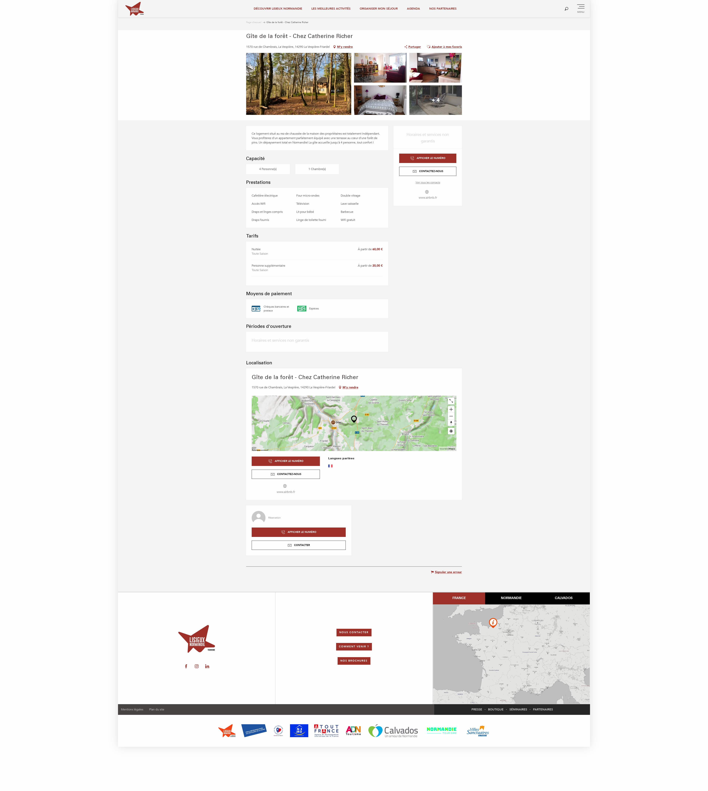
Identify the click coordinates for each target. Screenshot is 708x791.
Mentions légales (132, 709)
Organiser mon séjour (379, 9)
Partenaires (543, 709)
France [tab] (459, 598)
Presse (476, 709)
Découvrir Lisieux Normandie (278, 9)
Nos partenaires (443, 9)
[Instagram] (660, 447)
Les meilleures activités (330, 9)
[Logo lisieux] (196, 639)
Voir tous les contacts (428, 182)
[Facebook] (648, 447)
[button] (566, 9)
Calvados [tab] (564, 598)
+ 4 (436, 100)
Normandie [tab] (511, 598)
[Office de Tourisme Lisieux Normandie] (134, 9)
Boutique (496, 709)
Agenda (413, 9)
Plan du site (156, 709)
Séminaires (518, 709)
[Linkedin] (671, 447)
